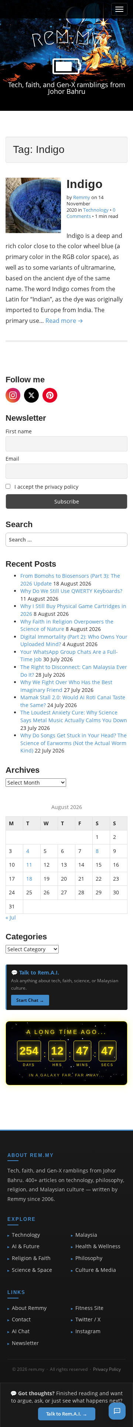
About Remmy (29, 1308)
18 (29, 878)
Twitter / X (87, 1319)
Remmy (81, 197)
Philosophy (88, 1258)
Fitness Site (89, 1308)
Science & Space (32, 1270)
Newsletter (25, 1343)
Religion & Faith (31, 1258)
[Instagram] (13, 395)
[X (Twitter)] (31, 395)
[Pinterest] (49, 395)
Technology (96, 209)
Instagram (87, 1331)
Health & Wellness (97, 1246)
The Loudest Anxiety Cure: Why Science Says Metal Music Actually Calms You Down (73, 716)
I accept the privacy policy (45, 486)
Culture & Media (95, 1270)
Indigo (84, 184)
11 (29, 864)
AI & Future (26, 1246)
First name (19, 431)
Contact (21, 1319)
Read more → (64, 321)
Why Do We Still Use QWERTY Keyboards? (71, 590)
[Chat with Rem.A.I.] (117, 1411)
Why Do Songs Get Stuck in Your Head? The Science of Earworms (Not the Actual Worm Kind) (73, 743)
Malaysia (86, 1235)
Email (12, 458)
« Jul (11, 917)
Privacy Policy (107, 1369)
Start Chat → (30, 1000)
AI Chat (21, 1331)
